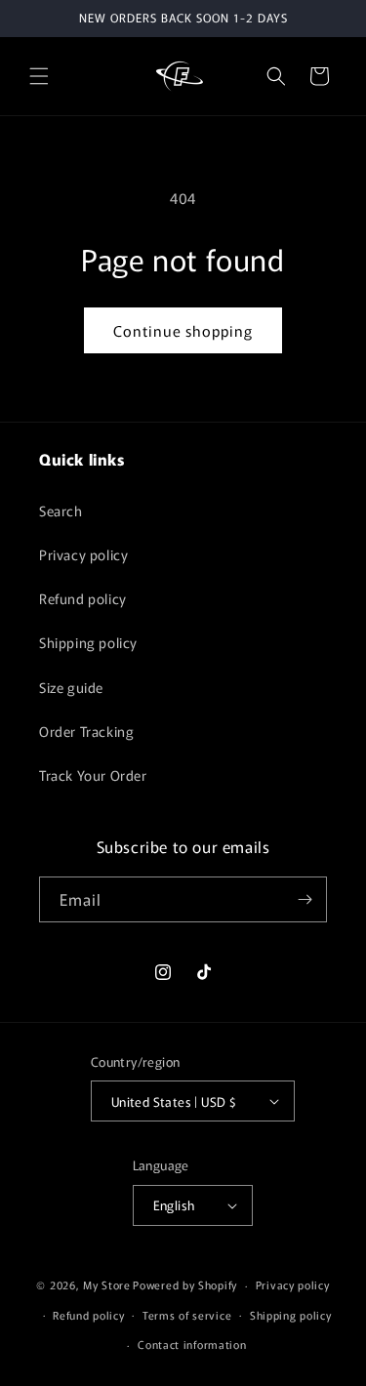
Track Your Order (93, 775)
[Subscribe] (304, 899)
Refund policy (83, 598)
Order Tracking (86, 731)
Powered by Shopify (185, 1284)
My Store (107, 1284)
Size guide (71, 687)
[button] (39, 76)
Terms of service (186, 1315)
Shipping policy (88, 642)
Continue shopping (183, 330)
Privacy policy (83, 554)
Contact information (192, 1344)
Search (61, 510)
